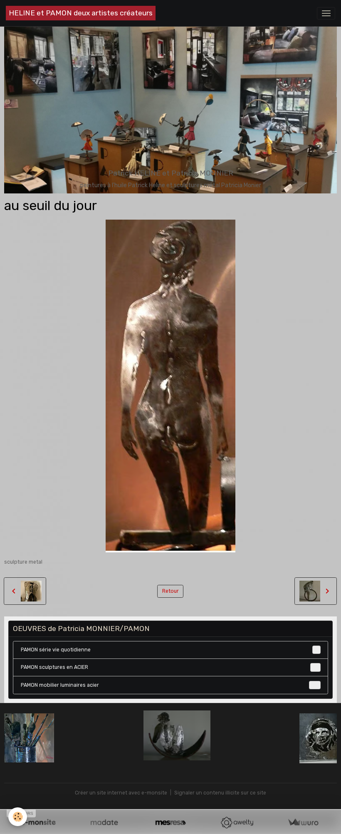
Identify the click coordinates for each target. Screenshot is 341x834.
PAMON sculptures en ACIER (169, 667)
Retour (170, 591)
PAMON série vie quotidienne (169, 650)
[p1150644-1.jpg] (170, 735)
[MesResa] (170, 823)
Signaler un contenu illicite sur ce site (220, 793)
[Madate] (104, 823)
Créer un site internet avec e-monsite (121, 793)
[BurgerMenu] (326, 13)
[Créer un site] (38, 823)
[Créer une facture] (303, 823)
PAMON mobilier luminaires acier (169, 685)
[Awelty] (237, 823)
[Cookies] (17, 816)
